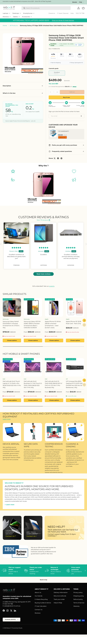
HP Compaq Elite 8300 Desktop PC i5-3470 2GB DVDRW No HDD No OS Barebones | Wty (74, 384)
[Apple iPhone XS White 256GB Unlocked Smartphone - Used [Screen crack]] (54, 307)
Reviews (37, 613)
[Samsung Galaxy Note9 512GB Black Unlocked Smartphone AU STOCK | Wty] (12, 307)
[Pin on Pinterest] (61, 158)
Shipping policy (78, 596)
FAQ (80, 2)
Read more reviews (43, 274)
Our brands (38, 596)
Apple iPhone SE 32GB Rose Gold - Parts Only (73, 322)
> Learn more (9, 504)
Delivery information (61, 592)
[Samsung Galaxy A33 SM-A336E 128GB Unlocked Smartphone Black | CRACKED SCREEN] (33, 307)
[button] (1, 244)
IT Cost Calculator (40, 606)
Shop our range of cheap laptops (63, 20)
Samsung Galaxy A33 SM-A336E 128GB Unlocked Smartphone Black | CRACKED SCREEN (32, 324)
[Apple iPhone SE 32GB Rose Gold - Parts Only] (75, 307)
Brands (74, 2)
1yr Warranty (63, 131)
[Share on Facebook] (58, 158)
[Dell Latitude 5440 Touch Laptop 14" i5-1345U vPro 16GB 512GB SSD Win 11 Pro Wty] (12, 367)
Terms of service (78, 603)
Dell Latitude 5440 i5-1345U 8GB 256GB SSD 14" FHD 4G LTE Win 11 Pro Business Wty (53, 384)
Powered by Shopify (17, 628)
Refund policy (78, 599)
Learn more (7, 419)
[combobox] (46, 8)
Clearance (51, 13)
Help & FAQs (58, 603)
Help (72, 13)
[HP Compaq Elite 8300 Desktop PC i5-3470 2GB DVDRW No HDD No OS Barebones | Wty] (75, 367)
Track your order (59, 599)
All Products (14, 25)
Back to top (43, 579)
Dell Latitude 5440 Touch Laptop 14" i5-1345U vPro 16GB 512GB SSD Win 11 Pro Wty (12, 384)
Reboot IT (9, 628)
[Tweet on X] (54, 158)
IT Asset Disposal (62, 13)
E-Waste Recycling (41, 599)
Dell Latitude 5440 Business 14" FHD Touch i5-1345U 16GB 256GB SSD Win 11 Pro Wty (33, 384)
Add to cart (62, 137)
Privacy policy (78, 592)
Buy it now (66, 97)
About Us (38, 592)
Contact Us (38, 609)
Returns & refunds (60, 596)
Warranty (76, 606)
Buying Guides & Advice (43, 603)
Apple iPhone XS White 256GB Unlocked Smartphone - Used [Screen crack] (53, 324)
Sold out (72, 92)
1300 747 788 (80, 13)
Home (5, 25)
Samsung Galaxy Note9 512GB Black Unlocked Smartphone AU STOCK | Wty (11, 324)
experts (51, 286)
